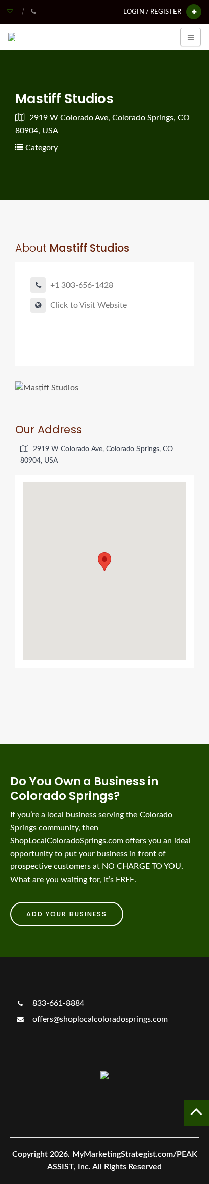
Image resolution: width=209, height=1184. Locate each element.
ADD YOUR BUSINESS (66, 914)
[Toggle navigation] (190, 37)
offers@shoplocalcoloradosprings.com (99, 1019)
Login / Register (152, 12)
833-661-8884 (57, 1003)
